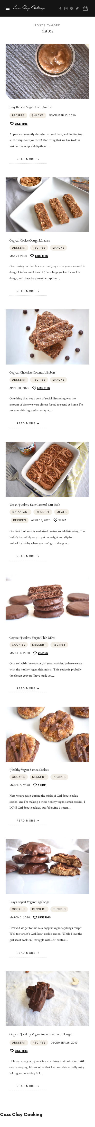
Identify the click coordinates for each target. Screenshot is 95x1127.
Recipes (18, 115)
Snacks (38, 115)
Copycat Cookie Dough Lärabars (30, 241)
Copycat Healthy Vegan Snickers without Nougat (41, 1034)
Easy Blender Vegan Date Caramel (31, 107)
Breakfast (20, 512)
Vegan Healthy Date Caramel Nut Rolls (35, 505)
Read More (26, 159)
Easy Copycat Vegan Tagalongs (29, 902)
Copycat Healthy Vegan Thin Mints (33, 638)
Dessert (19, 247)
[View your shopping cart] (85, 8)
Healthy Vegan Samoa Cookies (29, 770)
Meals (62, 512)
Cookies (18, 644)
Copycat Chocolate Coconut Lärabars (32, 373)
